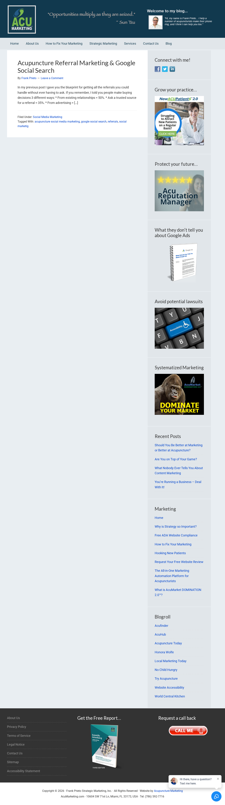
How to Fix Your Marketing (173, 544)
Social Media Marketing (47, 117)
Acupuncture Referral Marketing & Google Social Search (76, 66)
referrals (113, 121)
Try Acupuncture (166, 678)
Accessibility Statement (23, 771)
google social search (94, 121)
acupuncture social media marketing (57, 121)
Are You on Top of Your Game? (176, 459)
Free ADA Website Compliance (176, 535)
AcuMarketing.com (112, 19)
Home (159, 518)
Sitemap (13, 762)
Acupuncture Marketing (168, 791)
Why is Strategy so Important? (176, 526)
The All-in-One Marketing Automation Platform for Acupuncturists (172, 576)
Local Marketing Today (171, 661)
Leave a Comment (52, 78)
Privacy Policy (16, 727)
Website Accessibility (169, 687)
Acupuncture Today (168, 643)
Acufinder (161, 625)
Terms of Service (19, 736)
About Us (13, 718)
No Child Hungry (166, 670)
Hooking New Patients (170, 553)
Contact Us (14, 753)
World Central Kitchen (170, 696)
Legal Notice (16, 744)
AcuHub (160, 634)
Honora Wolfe (164, 652)
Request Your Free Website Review (179, 562)
